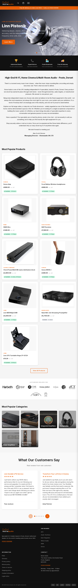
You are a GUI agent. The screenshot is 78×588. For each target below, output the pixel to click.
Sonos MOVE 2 (46, 270)
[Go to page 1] (34, 516)
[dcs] (72, 387)
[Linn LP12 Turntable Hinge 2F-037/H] (19, 338)
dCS (42, 532)
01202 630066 (7, 541)
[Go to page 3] (38, 516)
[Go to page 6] (43, 516)
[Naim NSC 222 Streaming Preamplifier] (58, 295)
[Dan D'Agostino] (64, 387)
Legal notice (5, 576)
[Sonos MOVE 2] (58, 252)
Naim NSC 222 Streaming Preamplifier (54, 313)
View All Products (39, 370)
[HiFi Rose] (20, 387)
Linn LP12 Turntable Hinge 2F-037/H (15, 355)
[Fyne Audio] (32, 387)
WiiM (42, 543)
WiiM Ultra (6, 227)
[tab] (35, 52)
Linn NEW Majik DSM (10, 313)
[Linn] (45, 394)
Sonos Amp (7, 184)
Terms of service (7, 567)
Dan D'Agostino (45, 538)
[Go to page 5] (41, 516)
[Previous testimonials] (31, 516)
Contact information (8, 573)
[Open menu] (28, 3)
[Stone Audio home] (8, 3)
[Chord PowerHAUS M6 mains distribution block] (19, 252)
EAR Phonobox (46, 227)
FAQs (3, 555)
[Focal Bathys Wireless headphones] (58, 167)
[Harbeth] (7, 387)
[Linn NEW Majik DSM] (19, 295)
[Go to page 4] (39, 516)
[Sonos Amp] (19, 167)
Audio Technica (45, 535)
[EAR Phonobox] (58, 210)
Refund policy (6, 564)
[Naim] (36, 394)
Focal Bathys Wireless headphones (53, 184)
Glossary (4, 558)
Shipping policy (6, 570)
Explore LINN (8, 41)
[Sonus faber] (44, 387)
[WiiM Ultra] (19, 210)
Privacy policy (6, 561)
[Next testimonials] (47, 516)
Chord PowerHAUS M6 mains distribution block (19, 270)
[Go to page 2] (36, 516)
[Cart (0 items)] (23, 3)
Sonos (43, 546)
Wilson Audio (45, 541)
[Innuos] (56, 387)
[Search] (18, 3)
